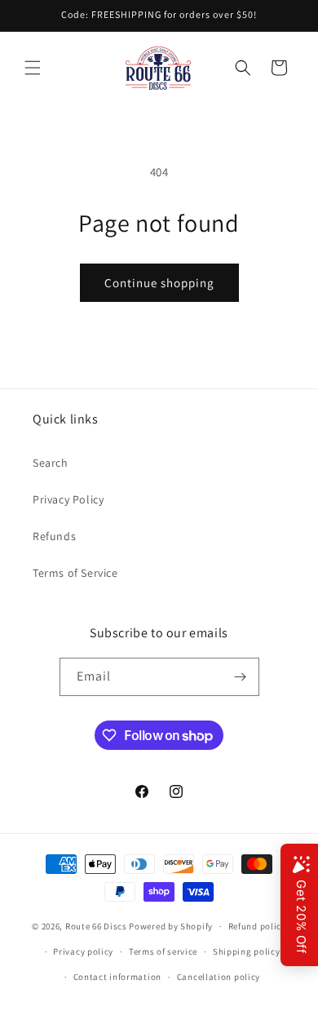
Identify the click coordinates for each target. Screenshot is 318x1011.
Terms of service (163, 951)
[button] (33, 68)
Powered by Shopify (171, 926)
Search (50, 462)
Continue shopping (159, 282)
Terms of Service (75, 572)
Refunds (54, 536)
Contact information (117, 976)
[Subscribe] (240, 677)
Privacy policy (83, 951)
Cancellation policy (218, 976)
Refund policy (257, 926)
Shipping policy (246, 951)
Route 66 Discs (96, 926)
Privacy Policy (68, 499)
